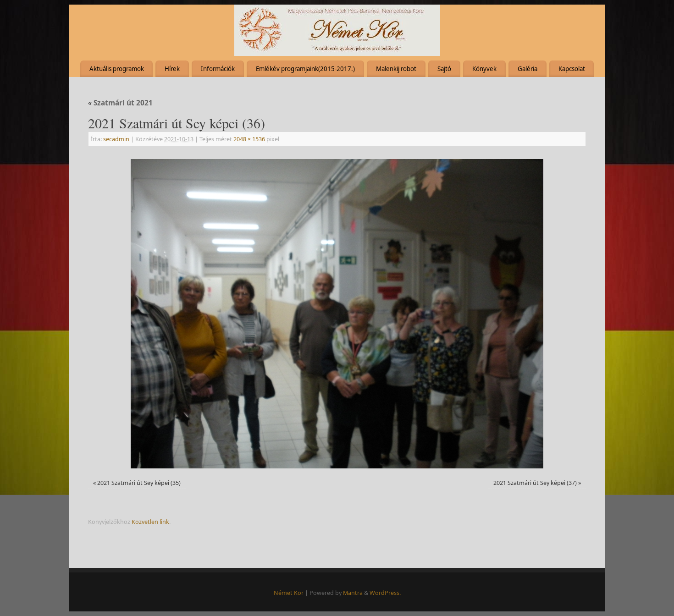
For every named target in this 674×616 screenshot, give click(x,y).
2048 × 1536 (249, 139)
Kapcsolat (571, 69)
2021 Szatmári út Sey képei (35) (139, 483)
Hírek (172, 69)
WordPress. (385, 593)
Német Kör (289, 593)
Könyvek (484, 69)
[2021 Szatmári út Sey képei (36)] (337, 313)
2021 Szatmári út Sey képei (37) (535, 483)
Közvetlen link (150, 522)
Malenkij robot (396, 69)
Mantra (353, 593)
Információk (218, 69)
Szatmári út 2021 (120, 103)
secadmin (116, 139)
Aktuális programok (116, 69)
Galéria (527, 69)
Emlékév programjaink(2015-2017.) (305, 69)
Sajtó (444, 69)
